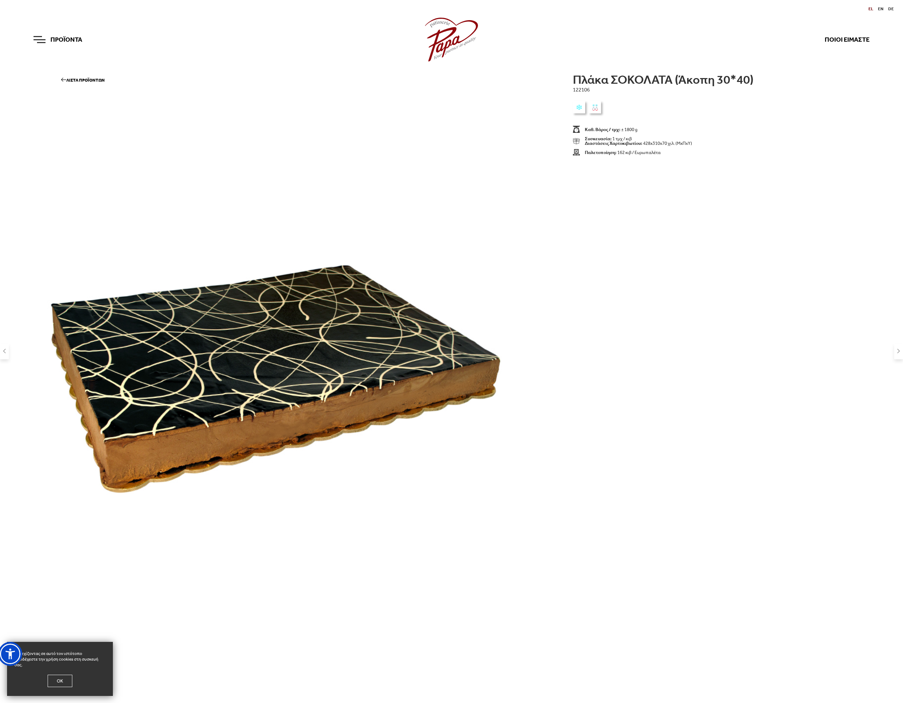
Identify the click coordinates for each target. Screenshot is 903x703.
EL (870, 8)
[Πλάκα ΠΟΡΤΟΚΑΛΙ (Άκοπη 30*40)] (4, 351)
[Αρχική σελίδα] (451, 39)
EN (881, 8)
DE (891, 8)
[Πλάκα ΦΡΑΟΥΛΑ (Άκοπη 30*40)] (898, 351)
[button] (10, 654)
